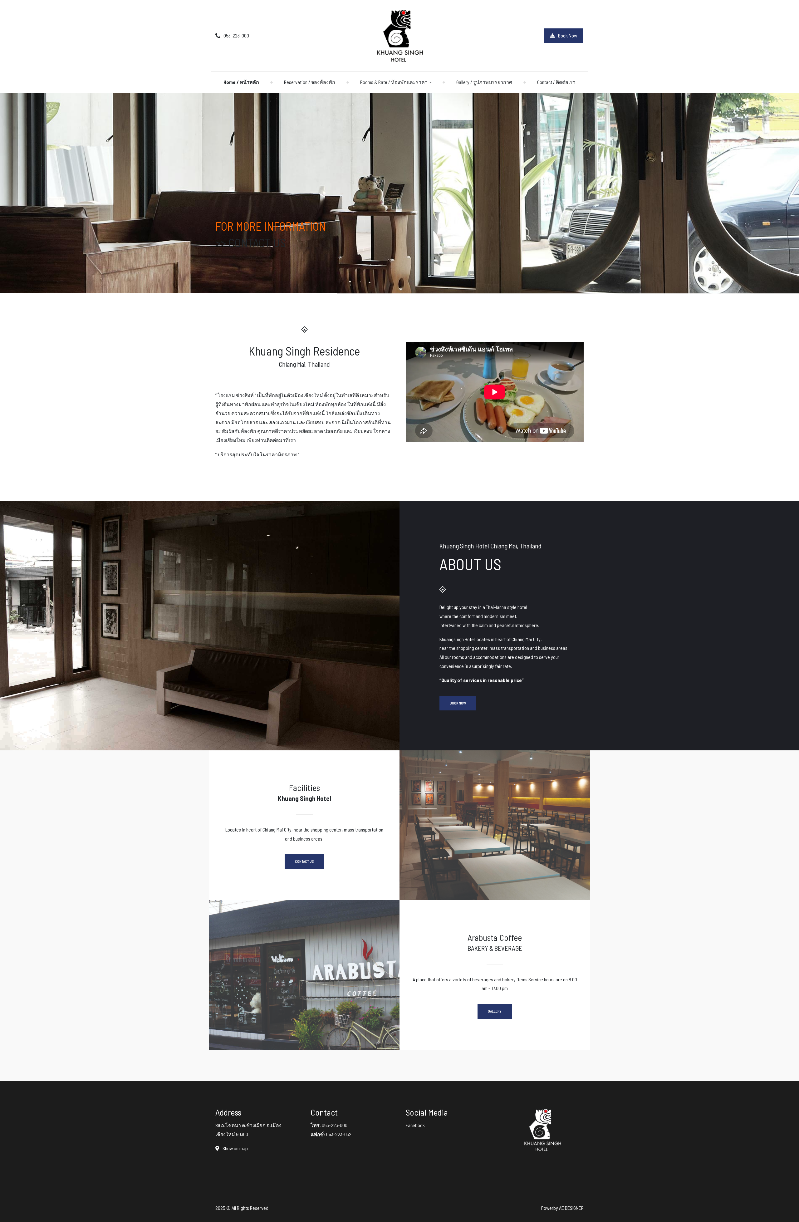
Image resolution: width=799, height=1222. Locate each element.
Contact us (304, 861)
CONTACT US (257, 242)
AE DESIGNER (571, 1208)
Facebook (415, 1125)
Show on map (235, 1148)
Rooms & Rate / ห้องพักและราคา (394, 82)
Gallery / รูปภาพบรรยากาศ (484, 82)
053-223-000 (236, 35)
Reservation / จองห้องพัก (309, 82)
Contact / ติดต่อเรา (556, 82)
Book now (458, 703)
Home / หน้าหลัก (241, 82)
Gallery (495, 1011)
